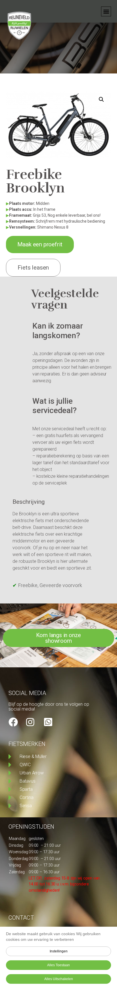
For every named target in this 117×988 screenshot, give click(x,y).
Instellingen (59, 951)
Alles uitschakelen (58, 979)
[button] (106, 11)
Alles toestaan (58, 965)
